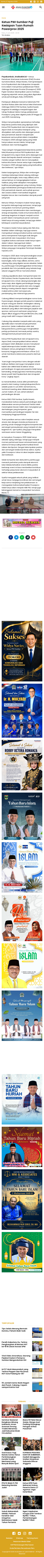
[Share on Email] (33, 537)
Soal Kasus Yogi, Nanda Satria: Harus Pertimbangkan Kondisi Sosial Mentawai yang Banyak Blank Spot (11, 1458)
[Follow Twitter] (34, 1)
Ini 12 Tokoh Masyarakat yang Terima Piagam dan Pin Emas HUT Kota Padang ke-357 (15, 1371)
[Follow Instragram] (24, 1533)
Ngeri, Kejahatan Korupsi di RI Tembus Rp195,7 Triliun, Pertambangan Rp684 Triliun (32, 1515)
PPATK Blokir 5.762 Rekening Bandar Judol (10, 1485)
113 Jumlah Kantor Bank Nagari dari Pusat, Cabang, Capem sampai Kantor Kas (15, 1385)
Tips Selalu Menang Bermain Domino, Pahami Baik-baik (14, 1329)
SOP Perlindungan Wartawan (22, 1545)
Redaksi (9, 1538)
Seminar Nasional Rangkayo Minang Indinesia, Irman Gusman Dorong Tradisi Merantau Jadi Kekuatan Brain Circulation (11, 1426)
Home (4, 18)
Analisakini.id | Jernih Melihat (25, 1552)
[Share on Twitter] (16, 537)
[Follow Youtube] (41, 1)
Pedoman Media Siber (22, 1541)
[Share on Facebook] (10, 537)
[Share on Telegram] (27, 537)
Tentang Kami (32, 1538)
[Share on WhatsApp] (22, 537)
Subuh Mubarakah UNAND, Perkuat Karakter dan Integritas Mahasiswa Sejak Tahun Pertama (10, 1517)
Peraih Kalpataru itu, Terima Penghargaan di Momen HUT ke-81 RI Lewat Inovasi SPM (14, 1344)
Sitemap (19, 1538)
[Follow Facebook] (31, 1)
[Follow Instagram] (37, 1)
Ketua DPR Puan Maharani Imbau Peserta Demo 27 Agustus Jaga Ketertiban (30, 1487)
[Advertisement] (22, 571)
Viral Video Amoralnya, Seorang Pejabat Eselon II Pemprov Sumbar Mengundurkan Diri (16, 1358)
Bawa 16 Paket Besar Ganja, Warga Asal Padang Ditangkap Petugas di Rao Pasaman (32, 1424)
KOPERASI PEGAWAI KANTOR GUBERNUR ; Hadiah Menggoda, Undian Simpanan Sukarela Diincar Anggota (32, 1458)
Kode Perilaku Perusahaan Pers (22, 1548)
